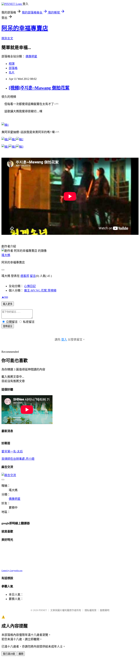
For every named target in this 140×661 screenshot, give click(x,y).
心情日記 (30, 286)
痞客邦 (24, 275)
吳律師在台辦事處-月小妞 (17, 458)
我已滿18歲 (9, 653)
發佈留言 (7, 326)
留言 (33, 275)
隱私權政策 (90, 610)
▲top (4, 296)
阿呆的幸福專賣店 (24, 28)
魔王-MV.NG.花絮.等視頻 (40, 290)
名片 (12, 72)
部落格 (13, 68)
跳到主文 (7, 38)
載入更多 (7, 304)
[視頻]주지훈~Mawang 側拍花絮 (39, 87)
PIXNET (43, 610)
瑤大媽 (5, 255)
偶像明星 (31, 56)
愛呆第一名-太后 (12, 451)
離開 (21, 653)
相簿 (12, 63)
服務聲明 (104, 610)
